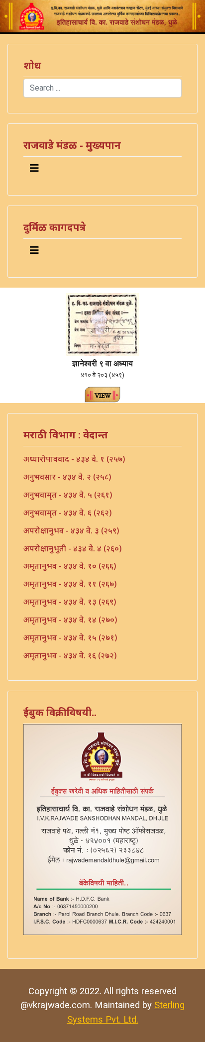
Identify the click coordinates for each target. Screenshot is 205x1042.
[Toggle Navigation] (34, 168)
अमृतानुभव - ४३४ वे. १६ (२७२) (69, 655)
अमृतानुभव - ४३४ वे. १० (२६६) (69, 565)
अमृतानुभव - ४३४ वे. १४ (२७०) (70, 619)
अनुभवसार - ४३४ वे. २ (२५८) (67, 476)
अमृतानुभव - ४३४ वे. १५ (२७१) (70, 637)
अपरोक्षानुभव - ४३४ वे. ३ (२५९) (71, 530)
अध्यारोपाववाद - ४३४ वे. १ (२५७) (74, 458)
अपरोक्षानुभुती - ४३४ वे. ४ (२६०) (72, 548)
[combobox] (102, 88)
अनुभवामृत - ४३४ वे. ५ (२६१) (67, 494)
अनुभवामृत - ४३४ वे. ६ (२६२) (67, 512)
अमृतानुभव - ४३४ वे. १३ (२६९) (69, 601)
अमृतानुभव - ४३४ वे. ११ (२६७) (69, 583)
